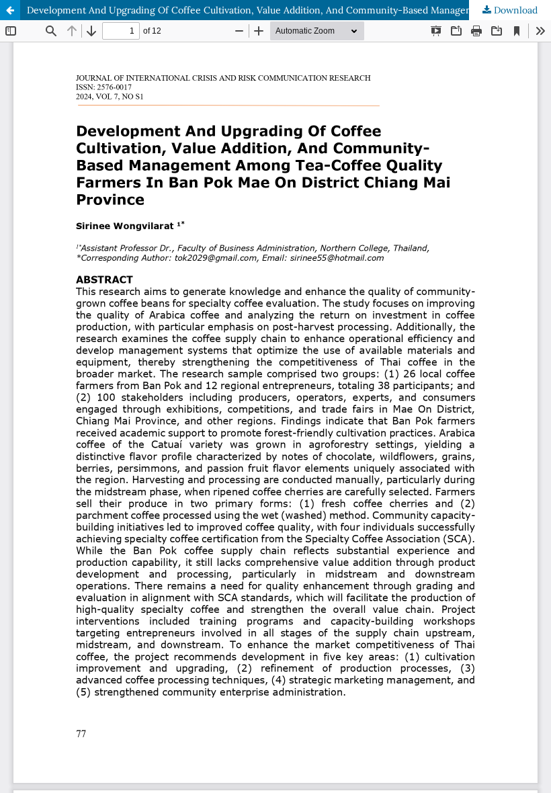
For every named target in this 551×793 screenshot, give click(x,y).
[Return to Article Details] (10, 10)
